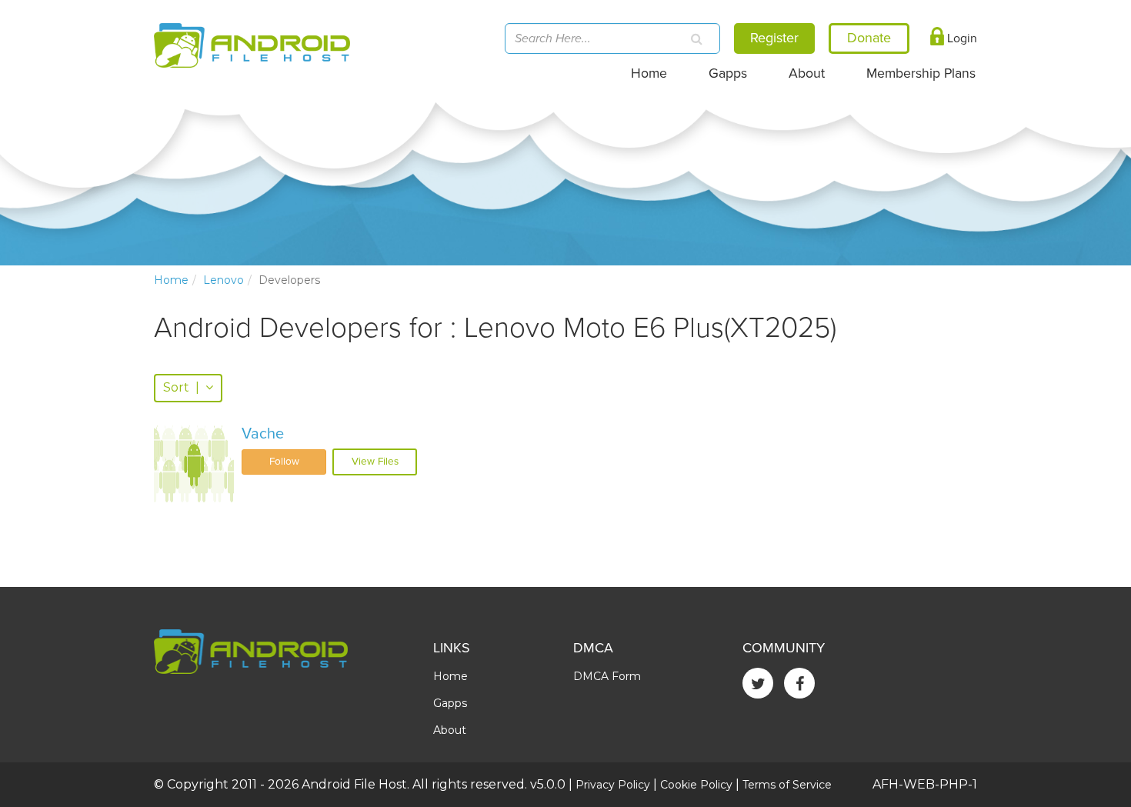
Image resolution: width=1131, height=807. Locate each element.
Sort (181, 387)
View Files (375, 461)
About (807, 73)
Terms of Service (787, 785)
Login (960, 38)
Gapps (728, 73)
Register (774, 37)
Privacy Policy (613, 785)
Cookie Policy (696, 785)
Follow (284, 461)
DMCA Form (607, 676)
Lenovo (223, 280)
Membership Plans (921, 73)
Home (649, 73)
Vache (263, 434)
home (171, 280)
